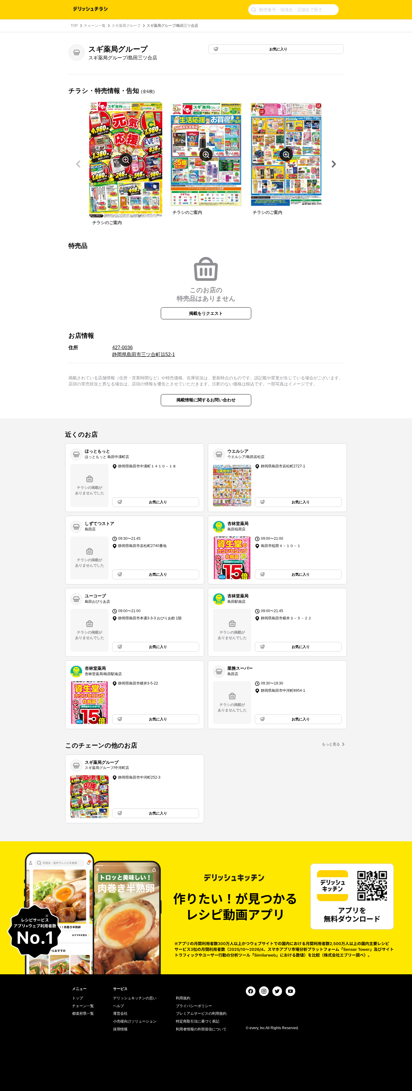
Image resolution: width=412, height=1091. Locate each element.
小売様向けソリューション (135, 1021)
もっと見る (331, 744)
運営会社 (120, 1013)
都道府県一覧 (83, 1013)
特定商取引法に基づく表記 (197, 1021)
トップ (77, 998)
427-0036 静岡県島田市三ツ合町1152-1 (143, 351)
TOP (74, 26)
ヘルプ (118, 1006)
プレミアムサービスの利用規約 (201, 1013)
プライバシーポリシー (194, 1006)
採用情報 (120, 1029)
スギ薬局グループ (126, 26)
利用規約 (183, 998)
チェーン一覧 (95, 26)
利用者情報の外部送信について (201, 1029)
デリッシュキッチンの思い (135, 998)
